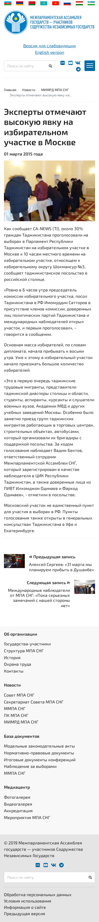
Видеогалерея (18, 803)
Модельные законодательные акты (39, 745)
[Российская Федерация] (67, 2)
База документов (21, 736)
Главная (10, 90)
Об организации (20, 633)
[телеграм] (78, 69)
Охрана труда (17, 663)
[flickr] (62, 62)
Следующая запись (47, 582)
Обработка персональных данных (38, 894)
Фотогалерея (17, 797)
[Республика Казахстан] (43, 2)
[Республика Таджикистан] (79, 2)
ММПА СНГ (14, 708)
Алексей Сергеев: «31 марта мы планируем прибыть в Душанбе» (61, 567)
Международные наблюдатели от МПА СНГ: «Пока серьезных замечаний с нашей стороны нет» (39, 598)
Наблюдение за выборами (30, 766)
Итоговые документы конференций (40, 759)
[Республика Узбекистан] (91, 2)
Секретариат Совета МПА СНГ (33, 701)
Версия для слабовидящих (49, 45)
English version (49, 52)
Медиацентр (17, 786)
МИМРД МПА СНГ (55, 90)
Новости (28, 90)
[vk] (78, 62)
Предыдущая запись (53, 556)
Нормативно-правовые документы (39, 752)
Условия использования (27, 900)
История (12, 657)
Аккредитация (18, 810)
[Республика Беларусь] (31, 2)
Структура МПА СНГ (24, 650)
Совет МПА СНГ (19, 694)
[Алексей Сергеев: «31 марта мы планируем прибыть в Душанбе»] (16, 561)
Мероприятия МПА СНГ (27, 817)
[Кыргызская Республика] (55, 2)
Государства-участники (27, 643)
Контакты (13, 670)
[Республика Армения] (19, 2)
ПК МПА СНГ (16, 715)
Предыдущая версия (24, 913)
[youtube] (70, 62)
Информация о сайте (25, 907)
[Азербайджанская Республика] (7, 2)
